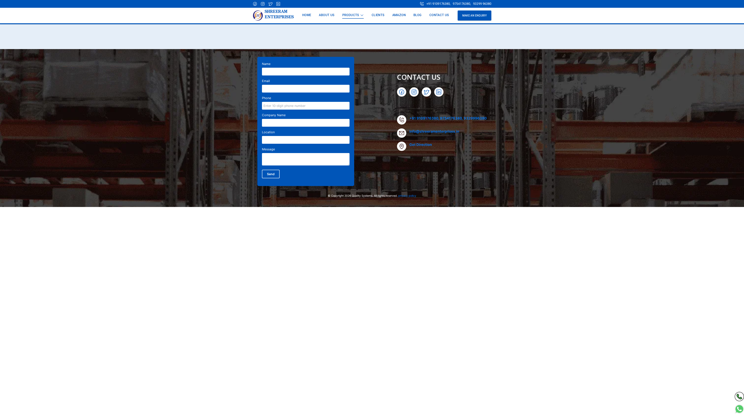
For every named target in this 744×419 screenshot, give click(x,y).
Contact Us (439, 15)
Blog (417, 15)
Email (266, 81)
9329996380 (475, 118)
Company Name (274, 115)
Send (271, 174)
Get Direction (420, 145)
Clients (378, 15)
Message (268, 149)
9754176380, (462, 4)
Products (350, 15)
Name (266, 64)
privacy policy (407, 195)
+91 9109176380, (438, 4)
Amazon (399, 15)
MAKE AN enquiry (474, 15)
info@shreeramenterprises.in (434, 131)
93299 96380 (482, 4)
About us (326, 15)
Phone (266, 98)
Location (268, 132)
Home (306, 15)
